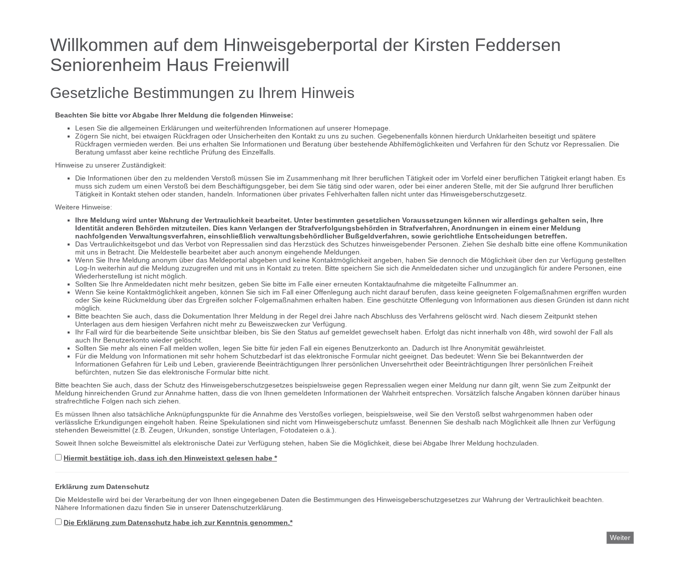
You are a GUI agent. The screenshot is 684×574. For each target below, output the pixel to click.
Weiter (620, 538)
